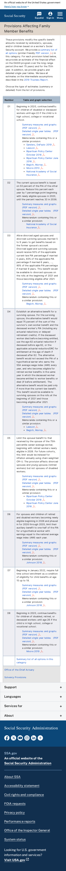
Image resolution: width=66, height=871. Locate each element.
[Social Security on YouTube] (20, 739)
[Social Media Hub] (40, 739)
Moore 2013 (33, 168)
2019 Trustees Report (36, 79)
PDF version (42, 53)
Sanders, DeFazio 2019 (39, 144)
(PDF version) (29, 128)
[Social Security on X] (13, 739)
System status (15, 839)
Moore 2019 (33, 651)
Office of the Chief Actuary (19, 670)
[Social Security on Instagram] (27, 739)
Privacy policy (14, 812)
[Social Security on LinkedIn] (33, 739)
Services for (13, 706)
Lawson (30, 148)
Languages (12, 696)
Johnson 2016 (34, 562)
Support (10, 687)
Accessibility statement (21, 785)
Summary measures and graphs (39, 124)
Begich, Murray (34, 164)
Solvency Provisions (15, 677)
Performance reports (19, 821)
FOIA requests (15, 803)
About (9, 715)
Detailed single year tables (36, 131)
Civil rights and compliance (24, 795)
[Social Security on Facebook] (7, 739)
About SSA (12, 777)
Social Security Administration (27, 763)
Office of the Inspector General (27, 830)
